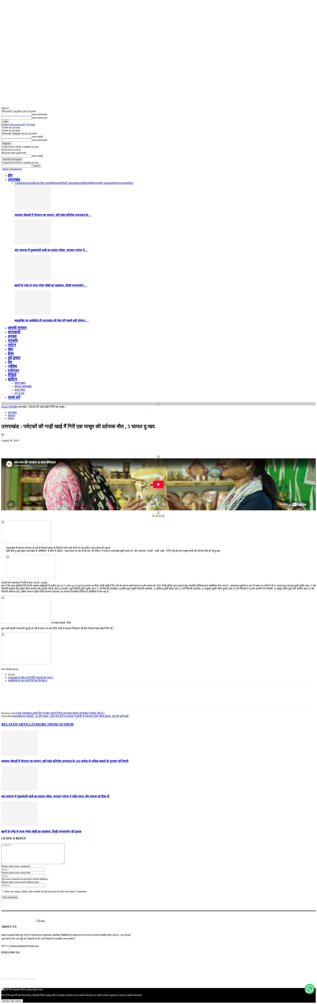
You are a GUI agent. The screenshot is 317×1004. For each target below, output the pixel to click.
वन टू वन (19, 393)
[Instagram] (30, 961)
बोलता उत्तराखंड (23, 386)
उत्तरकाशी (30, 183)
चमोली (52, 183)
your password (39, 117)
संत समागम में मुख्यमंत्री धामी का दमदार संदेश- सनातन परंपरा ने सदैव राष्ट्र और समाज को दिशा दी (55, 796)
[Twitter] (18, 445)
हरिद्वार (130, 183)
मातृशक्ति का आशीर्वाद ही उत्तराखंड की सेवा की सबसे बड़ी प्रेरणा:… (52, 320)
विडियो (12, 375)
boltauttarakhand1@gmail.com (24, 946)
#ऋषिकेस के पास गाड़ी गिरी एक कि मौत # (27, 680)
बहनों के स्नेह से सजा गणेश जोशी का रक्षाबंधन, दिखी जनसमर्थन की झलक (41, 831)
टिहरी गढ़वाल (68, 183)
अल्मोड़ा (21, 183)
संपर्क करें (14, 397)
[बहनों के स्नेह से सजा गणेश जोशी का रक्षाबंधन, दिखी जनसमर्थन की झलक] (33, 279)
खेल (10, 349)
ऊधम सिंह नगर (42, 183)
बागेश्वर (113, 183)
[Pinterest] (30, 445)
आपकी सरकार (17, 328)
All (16, 183)
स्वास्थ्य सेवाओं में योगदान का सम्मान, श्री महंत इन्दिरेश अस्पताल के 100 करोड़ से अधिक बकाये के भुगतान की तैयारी (64, 761)
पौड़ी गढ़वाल (104, 183)
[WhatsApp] (42, 445)
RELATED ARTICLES (18, 724)
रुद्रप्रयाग (122, 183)
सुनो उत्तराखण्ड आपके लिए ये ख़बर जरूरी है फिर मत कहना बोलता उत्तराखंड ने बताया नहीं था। (61, 713)
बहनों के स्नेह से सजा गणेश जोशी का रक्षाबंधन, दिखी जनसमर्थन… (51, 285)
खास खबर (20, 383)
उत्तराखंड (14, 179)
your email (37, 136)
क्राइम (12, 336)
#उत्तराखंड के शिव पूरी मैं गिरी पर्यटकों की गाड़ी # (30, 677)
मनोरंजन (13, 370)
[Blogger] (4, 961)
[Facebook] (6, 445)
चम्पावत (58, 183)
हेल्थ (11, 353)
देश (10, 362)
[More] (54, 445)
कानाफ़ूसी (14, 332)
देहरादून (78, 183)
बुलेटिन (12, 379)
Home (4, 406)
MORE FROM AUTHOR (55, 724)
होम (10, 175)
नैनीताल (85, 183)
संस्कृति (13, 340)
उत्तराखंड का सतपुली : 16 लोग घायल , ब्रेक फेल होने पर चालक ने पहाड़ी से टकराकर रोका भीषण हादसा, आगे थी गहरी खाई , (71, 716)
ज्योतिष (12, 366)
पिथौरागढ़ (93, 183)
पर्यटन (12, 345)
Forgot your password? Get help (18, 124)
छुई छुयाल (14, 358)
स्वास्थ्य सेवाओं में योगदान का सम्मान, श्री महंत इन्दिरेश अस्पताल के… (53, 215)
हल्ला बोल (20, 390)
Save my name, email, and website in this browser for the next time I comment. (46, 891)
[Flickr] (21, 961)
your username (39, 114)
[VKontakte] (38, 961)
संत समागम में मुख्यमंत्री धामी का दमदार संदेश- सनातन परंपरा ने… (51, 250)
